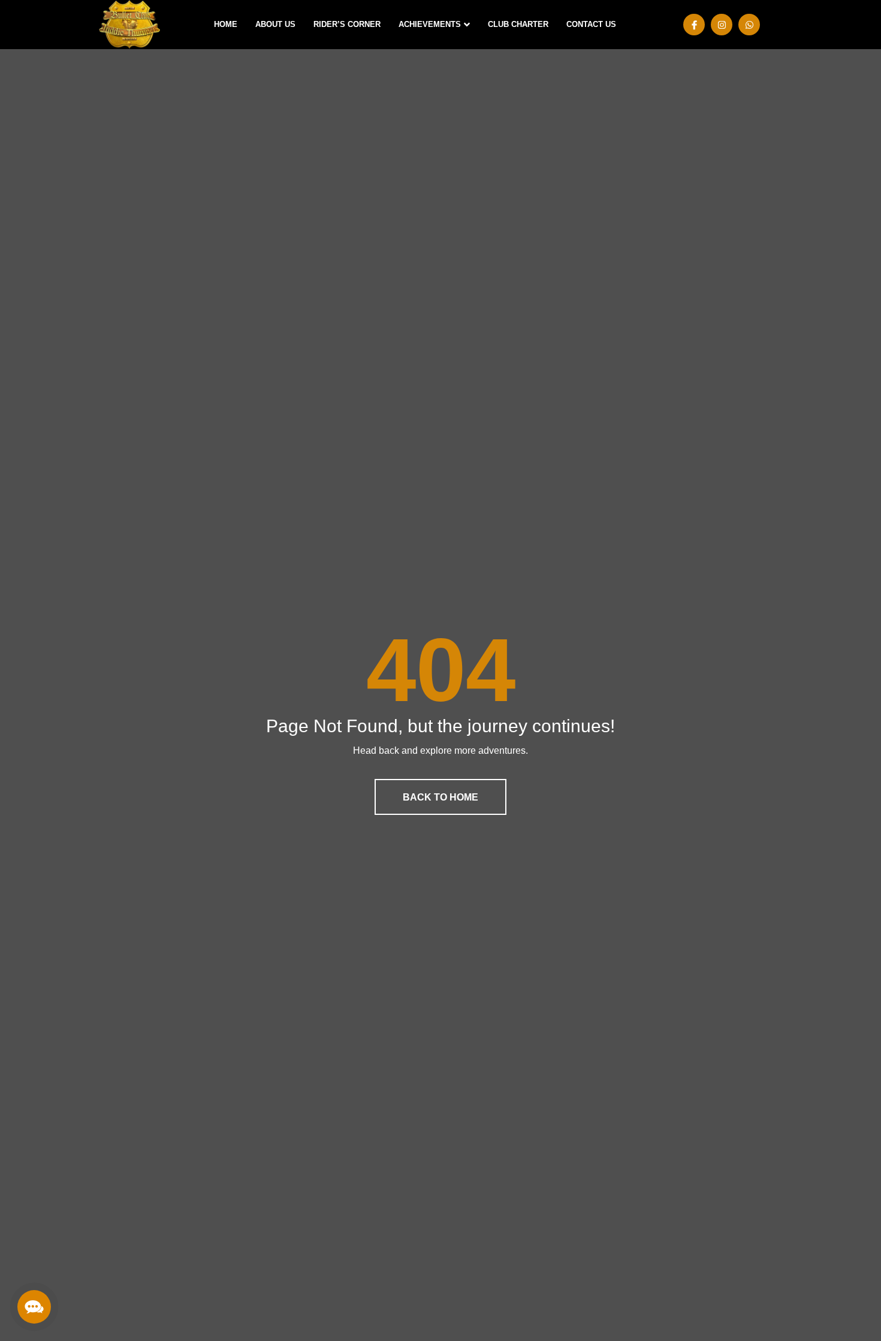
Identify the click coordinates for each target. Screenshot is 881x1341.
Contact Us (591, 24)
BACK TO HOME (440, 797)
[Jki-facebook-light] (694, 24)
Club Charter (518, 24)
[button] (34, 1307)
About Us (275, 24)
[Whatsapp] (749, 24)
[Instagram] (721, 24)
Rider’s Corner (347, 24)
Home (225, 24)
